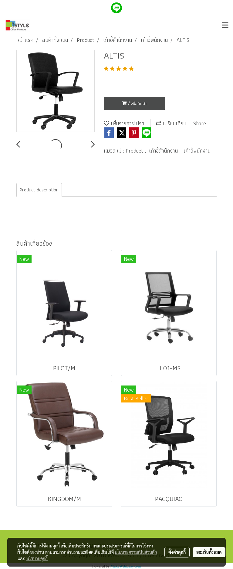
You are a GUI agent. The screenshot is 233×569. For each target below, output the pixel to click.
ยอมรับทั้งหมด (209, 552)
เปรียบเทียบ (173, 123)
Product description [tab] (39, 190)
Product (135, 150)
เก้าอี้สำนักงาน (164, 150)
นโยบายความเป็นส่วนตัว (136, 552)
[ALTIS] (55, 91)
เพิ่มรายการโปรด (126, 123)
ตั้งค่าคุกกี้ (177, 552)
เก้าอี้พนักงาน (197, 150)
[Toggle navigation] (225, 25)
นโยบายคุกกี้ (37, 558)
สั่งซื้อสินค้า (137, 103)
